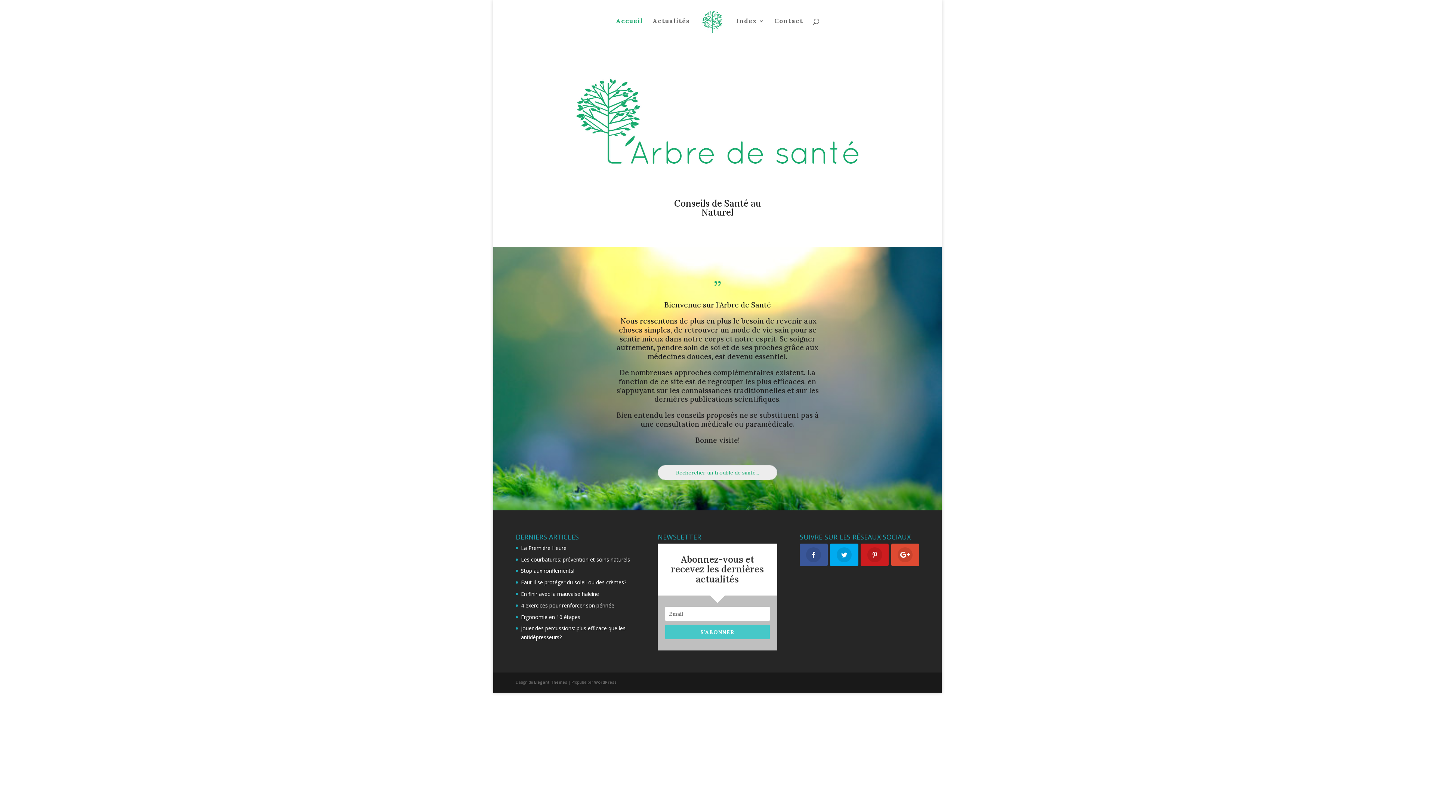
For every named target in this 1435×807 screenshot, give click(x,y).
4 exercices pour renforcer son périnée (567, 605)
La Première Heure (544, 547)
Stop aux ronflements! (547, 570)
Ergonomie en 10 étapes (550, 617)
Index (746, 21)
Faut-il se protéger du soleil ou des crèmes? (573, 582)
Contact (788, 21)
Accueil (629, 21)
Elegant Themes (550, 682)
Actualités (671, 21)
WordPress (605, 682)
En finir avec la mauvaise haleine (560, 593)
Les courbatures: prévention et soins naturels (575, 559)
